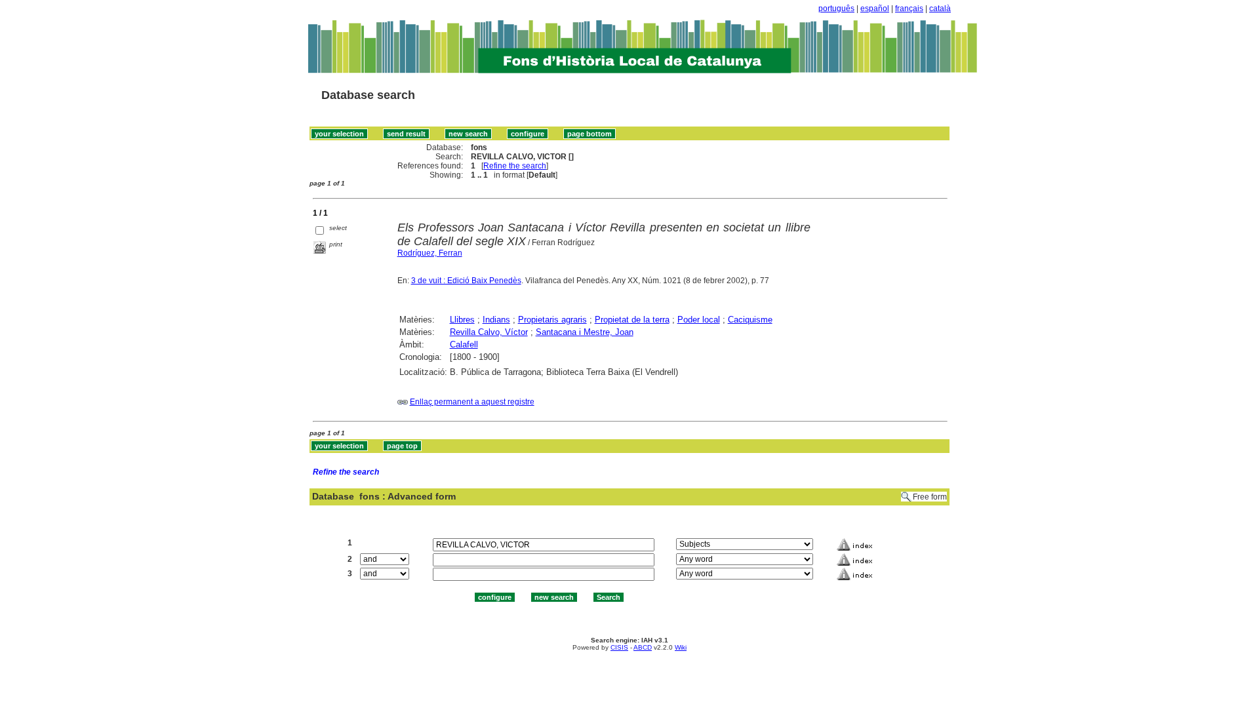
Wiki (681, 647)
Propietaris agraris (552, 319)
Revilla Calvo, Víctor (489, 332)
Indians (496, 319)
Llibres (462, 319)
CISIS (619, 647)
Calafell (464, 344)
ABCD (642, 647)
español (874, 8)
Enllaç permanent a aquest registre (472, 401)
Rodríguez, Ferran (429, 253)
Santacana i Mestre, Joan (584, 332)
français (909, 8)
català (940, 8)
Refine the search (514, 165)
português (836, 8)
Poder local (698, 319)
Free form (930, 497)
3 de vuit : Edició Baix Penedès (466, 280)
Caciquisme (750, 319)
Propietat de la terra (632, 319)
